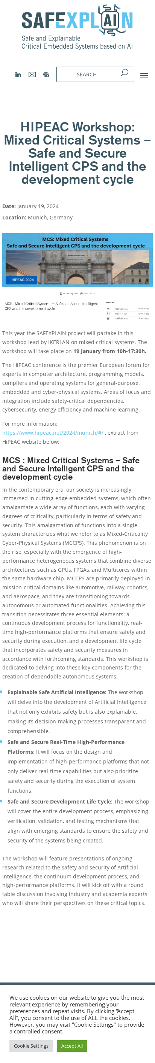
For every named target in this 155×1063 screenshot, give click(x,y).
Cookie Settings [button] (31, 1045)
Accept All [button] (72, 1045)
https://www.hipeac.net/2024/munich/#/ (52, 432)
